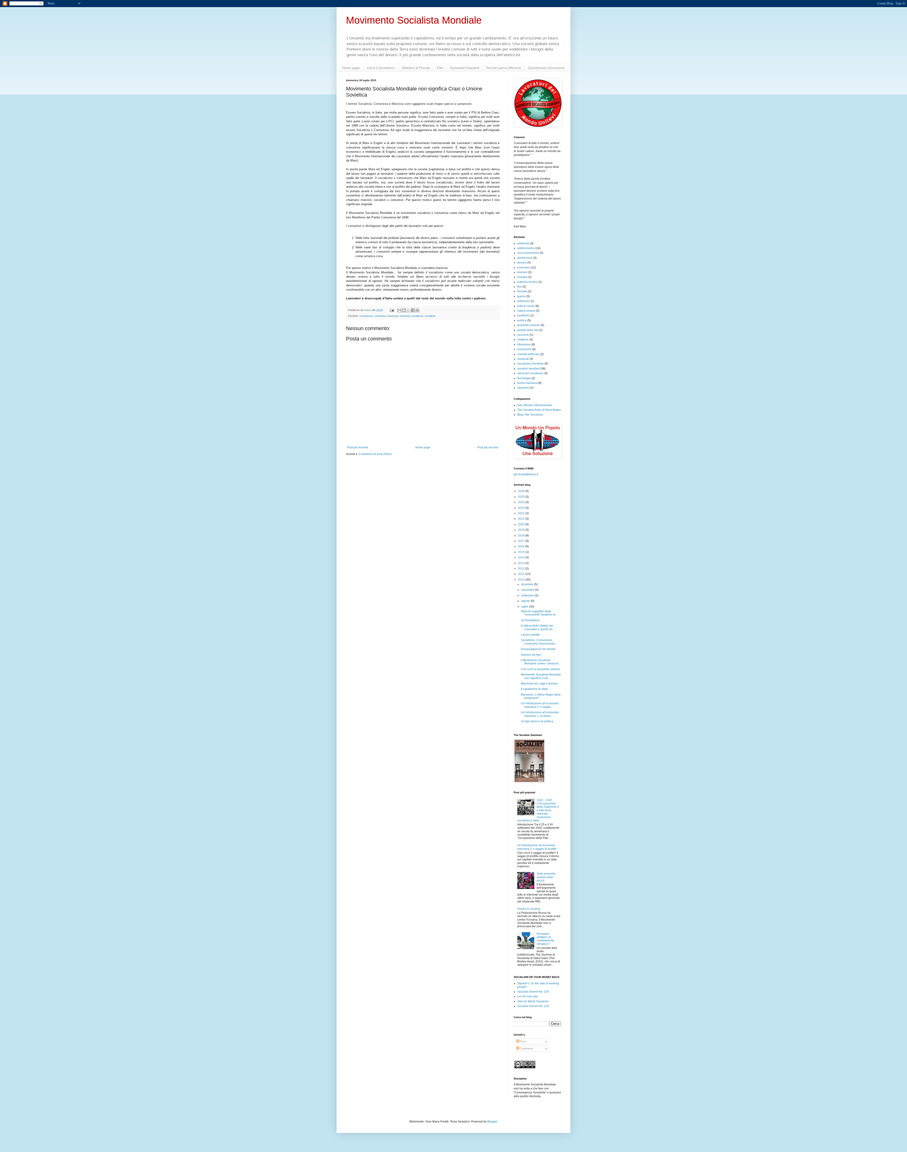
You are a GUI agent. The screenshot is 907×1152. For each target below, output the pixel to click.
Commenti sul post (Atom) (375, 454)
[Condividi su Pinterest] (417, 310)
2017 (521, 541)
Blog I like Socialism (530, 414)
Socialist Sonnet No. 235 (533, 991)
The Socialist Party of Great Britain (539, 410)
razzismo (523, 334)
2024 (521, 502)
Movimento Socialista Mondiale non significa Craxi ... (541, 676)
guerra (521, 296)
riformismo (524, 344)
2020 (521, 524)
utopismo (523, 387)
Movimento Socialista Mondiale (414, 20)
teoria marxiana (527, 383)
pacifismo (523, 315)
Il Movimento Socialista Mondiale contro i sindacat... (540, 662)
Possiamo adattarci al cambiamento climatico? (545, 939)
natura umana (526, 310)
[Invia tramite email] (399, 310)
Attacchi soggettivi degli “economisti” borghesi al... (539, 613)
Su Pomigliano (530, 620)
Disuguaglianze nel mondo (538, 649)
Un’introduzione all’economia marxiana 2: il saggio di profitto (536, 847)
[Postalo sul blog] (404, 310)
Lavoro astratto (530, 634)
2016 (521, 546)
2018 (521, 535)
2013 (521, 563)
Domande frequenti (464, 68)
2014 (521, 557)
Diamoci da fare (531, 654)
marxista (405, 316)
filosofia (522, 291)
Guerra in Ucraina (528, 908)
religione (523, 339)
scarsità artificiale (528, 354)
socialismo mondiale (530, 363)
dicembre (527, 584)
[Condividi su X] (408, 310)
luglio (525, 606)
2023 (521, 508)
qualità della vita (527, 330)
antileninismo (526, 248)
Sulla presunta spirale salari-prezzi (546, 877)
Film (440, 68)
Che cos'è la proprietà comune (540, 669)
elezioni (522, 272)
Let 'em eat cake (527, 996)
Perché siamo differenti (503, 68)
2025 (521, 496)
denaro (521, 262)
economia (523, 267)
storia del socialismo (530, 373)
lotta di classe (526, 306)
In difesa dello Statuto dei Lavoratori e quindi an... (538, 627)
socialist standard (528, 368)
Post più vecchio (487, 447)
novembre (528, 589)
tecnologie (524, 378)
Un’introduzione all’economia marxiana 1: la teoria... (540, 714)
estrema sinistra (527, 282)
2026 (521, 491)
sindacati (523, 359)
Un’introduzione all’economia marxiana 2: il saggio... (540, 705)
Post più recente (357, 447)
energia (522, 277)
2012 (521, 568)
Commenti (526, 1048)
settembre (528, 595)
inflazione (523, 301)
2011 (521, 574)
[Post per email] (392, 310)
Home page (351, 68)
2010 (521, 579)
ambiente (523, 243)
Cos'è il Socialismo (381, 68)
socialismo (417, 316)
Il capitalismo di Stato (534, 689)
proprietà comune (528, 325)
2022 (521, 513)
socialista (430, 316)
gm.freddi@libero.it (526, 474)
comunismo (365, 316)
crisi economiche (528, 253)
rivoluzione (524, 349)
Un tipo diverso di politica (537, 721)
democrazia (524, 257)
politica (521, 320)
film (519, 286)
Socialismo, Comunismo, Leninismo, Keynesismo (538, 641)
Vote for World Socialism (532, 1001)
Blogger (492, 1121)
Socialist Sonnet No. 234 (533, 1006)
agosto (526, 601)
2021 (521, 518)
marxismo (392, 316)
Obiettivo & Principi (416, 68)
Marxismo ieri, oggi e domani (539, 683)
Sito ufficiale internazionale (534, 405)
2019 (521, 529)
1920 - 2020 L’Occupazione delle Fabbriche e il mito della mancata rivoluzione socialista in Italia (538, 810)
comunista (380, 316)
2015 (521, 552)
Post (522, 1041)
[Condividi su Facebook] (413, 310)
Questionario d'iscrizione (546, 68)
